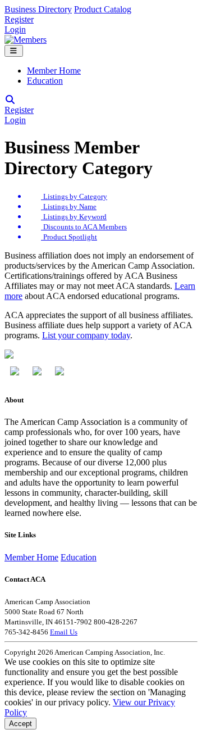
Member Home (54, 70)
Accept (20, 723)
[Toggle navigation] (13, 51)
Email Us (63, 632)
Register (19, 19)
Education (45, 80)
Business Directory (38, 9)
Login (15, 29)
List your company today (86, 335)
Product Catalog (102, 9)
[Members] (25, 39)
